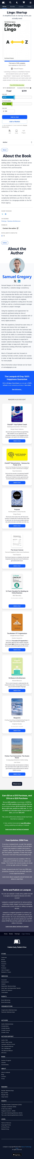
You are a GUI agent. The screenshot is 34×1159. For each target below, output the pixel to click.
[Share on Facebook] (6, 214)
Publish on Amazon (6, 990)
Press (3, 1078)
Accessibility (5, 1064)
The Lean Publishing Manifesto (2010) (12, 1115)
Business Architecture (14, 221)
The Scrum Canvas (17, 550)
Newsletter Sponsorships (8, 986)
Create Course (5, 1030)
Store (5, 934)
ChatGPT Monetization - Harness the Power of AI (17, 464)
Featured (4, 957)
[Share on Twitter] (2, 214)
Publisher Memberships (8, 1012)
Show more (17, 784)
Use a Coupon (5, 970)
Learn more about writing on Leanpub (17, 829)
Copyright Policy (6, 1125)
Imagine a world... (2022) (8, 1111)
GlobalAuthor (5, 982)
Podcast (3, 968)
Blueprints (17, 718)
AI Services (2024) (6, 1108)
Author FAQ (4, 1040)
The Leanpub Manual (7, 1046)
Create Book (5, 1026)
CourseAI (4, 980)
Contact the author (9, 228)
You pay (4, 108)
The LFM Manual (6, 1048)
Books (4, 6)
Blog (2, 1074)
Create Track (5, 1032)
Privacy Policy (5, 1127)
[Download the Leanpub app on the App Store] (17, 1154)
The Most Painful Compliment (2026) (11, 1104)
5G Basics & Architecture (17, 678)
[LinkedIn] (19, 281)
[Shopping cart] (24, 2)
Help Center (4, 1097)
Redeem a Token (6, 972)
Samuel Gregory (18, 68)
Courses (21, 6)
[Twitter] (15, 281)
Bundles (12, 6)
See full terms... (17, 389)
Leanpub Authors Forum (8, 1044)
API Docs (3, 1052)
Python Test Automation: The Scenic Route (17, 757)
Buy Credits (4, 1092)
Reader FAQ (4, 1094)
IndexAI (3, 984)
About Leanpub (5, 1072)
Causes (3, 1062)
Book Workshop (5, 1000)
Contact (3, 1076)
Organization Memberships (9, 1010)
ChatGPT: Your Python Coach (17, 424)
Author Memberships (7, 1024)
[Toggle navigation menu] (31, 142)
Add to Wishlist (14, 121)
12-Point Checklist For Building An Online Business (17, 592)
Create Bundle (5, 1028)
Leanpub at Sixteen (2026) (8, 1106)
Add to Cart (15, 117)
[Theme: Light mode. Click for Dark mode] (17, 2)
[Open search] (10, 2)
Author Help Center (6, 1042)
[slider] (14, 97)
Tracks (29, 6)
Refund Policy (5, 1129)
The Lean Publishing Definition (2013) (11, 1113)
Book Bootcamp (5, 1002)
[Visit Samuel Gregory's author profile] (17, 265)
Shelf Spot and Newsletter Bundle (10, 988)
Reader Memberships (7, 1090)
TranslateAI (4, 992)
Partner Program (6, 1060)
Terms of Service (6, 1122)
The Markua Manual (7, 1050)
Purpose (17, 509)
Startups (4, 221)
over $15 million (26, 823)
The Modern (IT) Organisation (17, 633)
